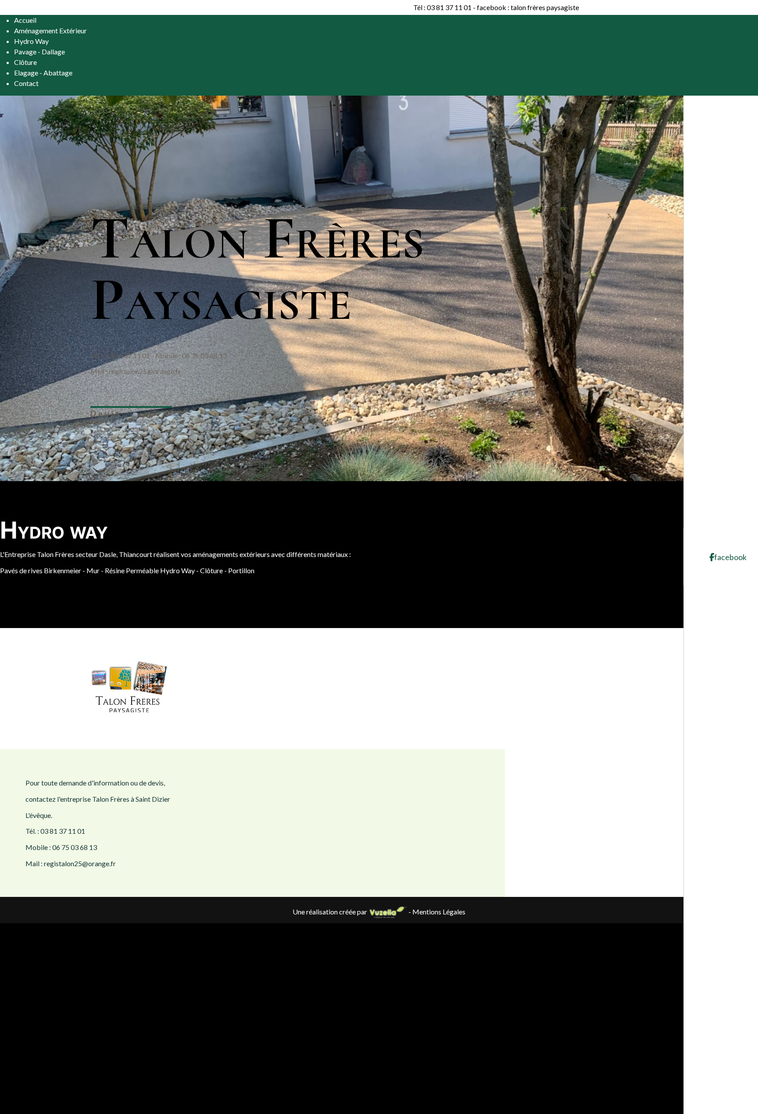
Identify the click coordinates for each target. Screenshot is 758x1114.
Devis (106, 413)
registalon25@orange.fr (145, 371)
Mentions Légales (438, 911)
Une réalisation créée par (330, 911)
